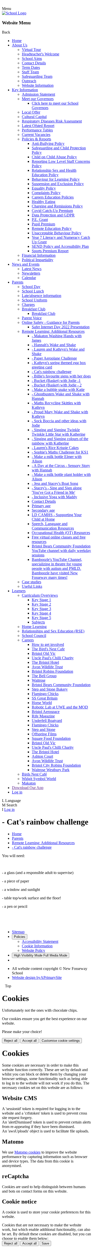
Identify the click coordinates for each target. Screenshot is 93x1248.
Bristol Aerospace (46, 711)
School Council (34, 635)
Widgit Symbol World (39, 779)
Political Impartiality (37, 260)
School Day (31, 287)
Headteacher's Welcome (40, 54)
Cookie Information (37, 946)
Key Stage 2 (41, 604)
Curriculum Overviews (40, 595)
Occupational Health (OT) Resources (61, 533)
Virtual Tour (31, 49)
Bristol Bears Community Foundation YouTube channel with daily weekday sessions (61, 550)
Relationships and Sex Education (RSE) (53, 631)
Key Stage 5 (41, 618)
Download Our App (27, 788)
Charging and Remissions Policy (57, 206)
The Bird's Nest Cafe (48, 649)
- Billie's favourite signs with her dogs (61, 376)
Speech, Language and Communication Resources (53, 526)
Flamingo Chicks (45, 694)
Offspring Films (44, 734)
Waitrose (38, 680)
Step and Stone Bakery (50, 689)
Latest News (31, 269)
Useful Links (32, 586)
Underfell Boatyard (47, 720)
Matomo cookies (27, 1152)
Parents (17, 282)
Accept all (29, 1040)
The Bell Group (44, 676)
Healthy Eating (43, 202)
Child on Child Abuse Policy (54, 157)
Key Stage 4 (41, 613)
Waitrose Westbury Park (50, 770)
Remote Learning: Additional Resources (53, 331)
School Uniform (34, 300)
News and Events (25, 264)
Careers (28, 640)
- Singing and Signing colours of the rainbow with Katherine (60, 441)
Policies (19, 937)
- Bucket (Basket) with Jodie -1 (56, 380)
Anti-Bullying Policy (48, 143)
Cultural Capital (34, 117)
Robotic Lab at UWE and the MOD (60, 707)
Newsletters (31, 273)
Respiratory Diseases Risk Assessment (52, 121)
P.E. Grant (40, 219)
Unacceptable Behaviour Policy (56, 233)
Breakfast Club (33, 309)
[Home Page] (14, 13)
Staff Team (30, 72)
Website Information (38, 85)
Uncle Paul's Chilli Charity (53, 658)
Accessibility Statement (40, 941)
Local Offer (31, 112)
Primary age (41, 506)
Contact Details (34, 63)
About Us (19, 45)
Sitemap (18, 932)
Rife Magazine (43, 716)
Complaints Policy (46, 193)
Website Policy (33, 950)
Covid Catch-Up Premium (52, 210)
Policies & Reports (36, 139)
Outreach (29, 81)
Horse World (42, 703)
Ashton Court (42, 756)
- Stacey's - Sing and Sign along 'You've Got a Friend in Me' (57, 490)
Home (17, 41)
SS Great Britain (45, 698)
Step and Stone (43, 729)
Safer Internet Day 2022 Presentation (61, 327)
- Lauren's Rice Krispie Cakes (55, 448)
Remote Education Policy (52, 228)
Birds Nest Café (34, 774)
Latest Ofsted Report (38, 126)
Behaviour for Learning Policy (56, 179)
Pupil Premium (43, 224)
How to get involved (48, 644)
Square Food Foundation (51, 738)
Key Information (25, 90)
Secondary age (43, 510)
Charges (28, 304)
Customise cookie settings (61, 1040)
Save (45, 1243)
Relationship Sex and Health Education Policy (54, 172)
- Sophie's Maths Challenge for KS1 (60, 452)
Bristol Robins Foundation (52, 671)
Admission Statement (38, 94)
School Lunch (33, 291)
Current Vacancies (36, 134)
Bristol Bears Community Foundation (61, 685)
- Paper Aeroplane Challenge (54, 358)
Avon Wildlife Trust (47, 667)
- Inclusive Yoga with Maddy (54, 497)
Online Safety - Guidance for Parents (51, 322)
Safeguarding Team (37, 76)
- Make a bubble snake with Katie (58, 389)
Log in (17, 792)
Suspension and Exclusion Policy (58, 184)
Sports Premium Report (50, 251)
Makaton (29, 783)
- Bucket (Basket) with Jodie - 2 (57, 385)
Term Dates (31, 67)
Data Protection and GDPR (53, 215)
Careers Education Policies (53, 197)
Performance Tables (37, 130)
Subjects (38, 622)
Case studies (31, 582)
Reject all (10, 1040)
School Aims (32, 58)
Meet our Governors (38, 99)
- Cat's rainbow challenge (51, 372)
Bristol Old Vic (44, 653)
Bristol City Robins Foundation (56, 765)
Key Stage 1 (41, 600)
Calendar (29, 278)
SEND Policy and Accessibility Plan (60, 246)
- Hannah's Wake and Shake (54, 345)
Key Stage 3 (41, 609)
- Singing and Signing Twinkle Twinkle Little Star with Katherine (58, 432)
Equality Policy (44, 188)
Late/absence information (41, 295)
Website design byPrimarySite (37, 977)
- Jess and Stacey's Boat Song (55, 483)
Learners (19, 591)
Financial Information (39, 255)
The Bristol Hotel (45, 662)
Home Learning (34, 626)
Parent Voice (32, 318)
